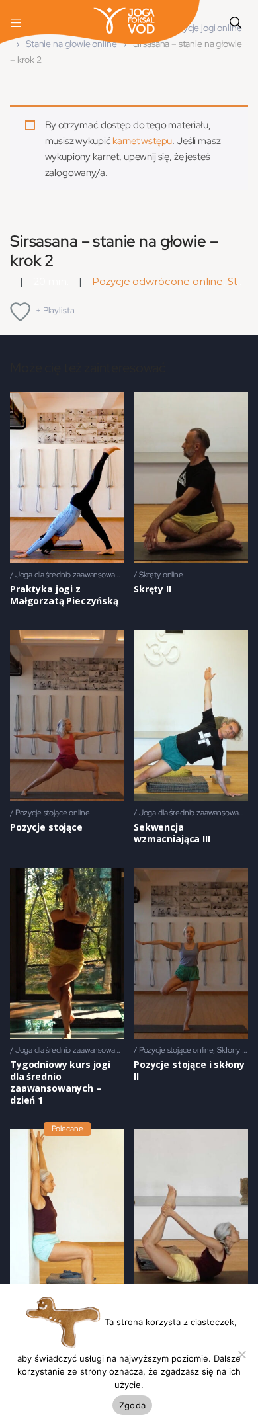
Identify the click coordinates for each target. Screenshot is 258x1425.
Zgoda (132, 1405)
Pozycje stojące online (52, 812)
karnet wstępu (142, 140)
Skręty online (161, 574)
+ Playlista (55, 310)
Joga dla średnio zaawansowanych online (84, 574)
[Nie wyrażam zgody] (241, 1354)
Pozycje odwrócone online (157, 281)
